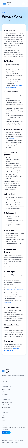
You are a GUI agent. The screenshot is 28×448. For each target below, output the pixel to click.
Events (3, 417)
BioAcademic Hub (6, 407)
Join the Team (5, 394)
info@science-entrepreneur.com (14, 289)
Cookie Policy (11, 138)
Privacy (3, 442)
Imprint (16, 442)
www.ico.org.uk (8, 302)
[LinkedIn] (6, 381)
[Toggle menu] (23, 3)
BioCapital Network (6, 404)
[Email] (3, 381)
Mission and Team (6, 389)
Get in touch (6, 432)
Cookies (7, 442)
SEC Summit (5, 420)
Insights (4, 415)
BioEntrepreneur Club (7, 402)
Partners (4, 391)
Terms (12, 442)
